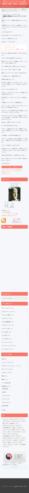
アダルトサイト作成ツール (8, 438)
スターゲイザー (6, 395)
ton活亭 (4, 392)
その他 (3, 410)
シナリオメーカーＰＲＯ (15, 431)
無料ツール (5, 379)
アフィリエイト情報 (12, 214)
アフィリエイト (17, 438)
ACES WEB (5, 406)
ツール (16, 423)
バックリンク (14, 442)
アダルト (16, 444)
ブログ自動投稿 (22, 444)
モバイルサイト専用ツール (8, 167)
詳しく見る (14, 467)
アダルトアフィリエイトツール (8, 425)
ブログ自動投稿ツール (8, 322)
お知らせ (4, 359)
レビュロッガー (15, 433)
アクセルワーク (19, 427)
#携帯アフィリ (5, 173)
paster (9, 431)
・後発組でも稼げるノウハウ (9, 215)
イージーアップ (6, 446)
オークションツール (7, 342)
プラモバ (20, 442)
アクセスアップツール (8, 325)
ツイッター (5, 444)
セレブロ (4, 442)
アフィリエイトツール (8, 6)
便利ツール (5, 376)
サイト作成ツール (6, 332)
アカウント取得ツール (8, 315)
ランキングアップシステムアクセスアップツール (14, 47)
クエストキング (6, 402)
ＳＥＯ (9, 429)
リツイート (23, 438)
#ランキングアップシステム (8, 170)
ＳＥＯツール (18, 167)
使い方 (7, 423)
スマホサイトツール (7, 318)
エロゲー (4, 433)
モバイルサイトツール (8, 349)
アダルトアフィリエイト (13, 419)
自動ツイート (18, 436)
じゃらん (23, 431)
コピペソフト (18, 425)
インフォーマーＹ (9, 440)
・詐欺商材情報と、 (6, 212)
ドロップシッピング (6, 421)
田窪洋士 (9, 442)
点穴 (3, 440)
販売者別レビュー (6, 386)
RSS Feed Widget (14, 289)
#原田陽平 (18, 170)
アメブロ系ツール (6, 339)
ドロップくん (22, 419)
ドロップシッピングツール (9, 345)
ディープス (5, 429)
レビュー (4, 431)
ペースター (23, 421)
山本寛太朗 (5, 389)
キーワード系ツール (7, 328)
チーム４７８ (5, 399)
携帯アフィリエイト (16, 429)
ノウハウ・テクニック (8, 362)
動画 (3, 423)
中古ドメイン (10, 444)
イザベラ (9, 433)
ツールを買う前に (6, 383)
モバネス (22, 429)
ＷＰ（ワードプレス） (8, 369)
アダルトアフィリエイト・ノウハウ (11, 366)
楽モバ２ (13, 436)
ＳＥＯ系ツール (6, 335)
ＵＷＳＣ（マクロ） (7, 372)
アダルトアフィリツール (8, 311)
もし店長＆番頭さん (6, 436)
